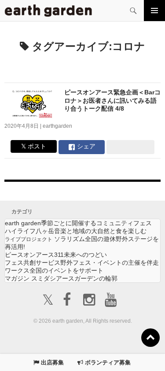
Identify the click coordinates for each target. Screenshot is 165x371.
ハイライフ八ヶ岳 (76, 230)
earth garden (78, 223)
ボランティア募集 (107, 362)
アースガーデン (48, 10)
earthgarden (57, 126)
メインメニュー (154, 10)
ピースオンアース (56, 254)
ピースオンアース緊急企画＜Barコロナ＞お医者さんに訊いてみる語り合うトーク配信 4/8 (112, 100)
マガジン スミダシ (61, 278)
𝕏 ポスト (33, 146)
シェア (85, 146)
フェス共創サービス (82, 262)
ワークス (54, 270)
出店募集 (51, 362)
